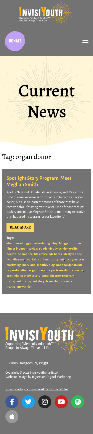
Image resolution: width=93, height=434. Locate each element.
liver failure (33, 259)
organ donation (16, 270)
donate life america (19, 254)
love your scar (75, 259)
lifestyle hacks (73, 254)
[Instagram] (44, 401)
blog (54, 243)
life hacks (55, 254)
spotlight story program (58, 275)
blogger (64, 243)
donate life (70, 248)
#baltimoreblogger (19, 243)
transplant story (33, 281)
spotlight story (30, 275)
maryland (28, 265)
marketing (13, 265)
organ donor (37, 270)
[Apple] (11, 416)
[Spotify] (77, 401)
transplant (13, 281)
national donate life (69, 265)
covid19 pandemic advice (45, 248)
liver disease (15, 259)
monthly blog (46, 265)
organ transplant (59, 270)
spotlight (12, 275)
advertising (42, 243)
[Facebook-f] (11, 401)
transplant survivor (59, 281)
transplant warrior (19, 286)
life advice (41, 254)
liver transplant (53, 259)
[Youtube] (61, 401)
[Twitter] (28, 401)
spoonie (77, 270)
